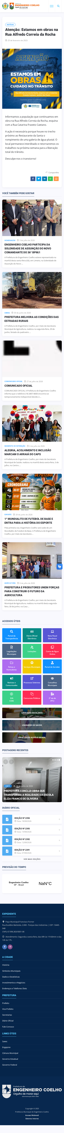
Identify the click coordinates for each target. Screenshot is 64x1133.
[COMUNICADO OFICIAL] (32, 359)
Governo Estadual (10, 1059)
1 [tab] (53, 759)
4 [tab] (59, 759)
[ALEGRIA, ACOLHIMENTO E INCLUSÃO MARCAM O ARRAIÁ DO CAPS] (32, 423)
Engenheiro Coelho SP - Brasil (32, 883)
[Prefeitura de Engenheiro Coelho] (20, 6)
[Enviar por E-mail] (56, 179)
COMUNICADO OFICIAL (18, 386)
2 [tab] (55, 759)
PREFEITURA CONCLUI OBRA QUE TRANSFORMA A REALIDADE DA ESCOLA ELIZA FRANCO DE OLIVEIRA (29, 795)
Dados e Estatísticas (11, 976)
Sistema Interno (32, 1118)
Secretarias (7, 1014)
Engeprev (6, 1047)
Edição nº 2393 (22, 828)
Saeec (4, 1041)
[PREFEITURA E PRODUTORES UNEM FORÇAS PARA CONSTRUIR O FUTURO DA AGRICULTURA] (32, 560)
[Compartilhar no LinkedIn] (44, 179)
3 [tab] (57, 759)
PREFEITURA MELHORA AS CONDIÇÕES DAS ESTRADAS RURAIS (31, 319)
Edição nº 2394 (22, 818)
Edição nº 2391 (22, 849)
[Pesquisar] (58, 6)
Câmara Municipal (10, 1053)
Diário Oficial (7, 1020)
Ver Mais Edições (32, 859)
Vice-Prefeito (7, 1009)
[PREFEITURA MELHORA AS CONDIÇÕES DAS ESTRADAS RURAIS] (32, 290)
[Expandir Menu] (51, 6)
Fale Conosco (8, 1026)
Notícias (10, 25)
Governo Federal (9, 1064)
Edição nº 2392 (22, 839)
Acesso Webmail (32, 1115)
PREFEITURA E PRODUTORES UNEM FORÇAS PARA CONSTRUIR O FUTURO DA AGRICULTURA (31, 591)
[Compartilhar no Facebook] (33, 179)
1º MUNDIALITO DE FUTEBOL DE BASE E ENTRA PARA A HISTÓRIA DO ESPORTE (28, 521)
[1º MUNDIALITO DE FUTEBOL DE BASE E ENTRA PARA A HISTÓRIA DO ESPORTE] (32, 492)
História (5, 965)
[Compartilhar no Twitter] (38, 179)
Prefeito (5, 1003)
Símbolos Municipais (11, 971)
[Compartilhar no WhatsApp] (50, 179)
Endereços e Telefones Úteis (14, 988)
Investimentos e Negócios (13, 982)
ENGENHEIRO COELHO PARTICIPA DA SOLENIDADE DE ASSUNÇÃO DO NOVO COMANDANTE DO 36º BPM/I (27, 248)
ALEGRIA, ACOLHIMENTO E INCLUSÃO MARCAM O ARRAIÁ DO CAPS (27, 452)
